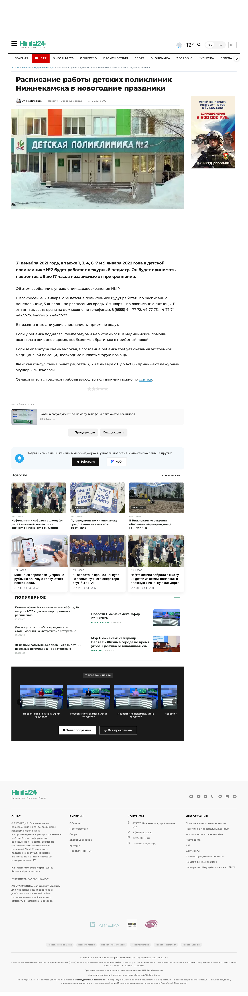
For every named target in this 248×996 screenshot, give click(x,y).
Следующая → (114, 432)
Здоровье (184, 58)
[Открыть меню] (14, 43)
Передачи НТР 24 (81, 850)
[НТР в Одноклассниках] (213, 796)
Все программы (119, 730)
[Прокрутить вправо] (236, 58)
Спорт (139, 58)
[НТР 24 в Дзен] (235, 796)
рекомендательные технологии (89, 979)
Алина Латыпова (32, 100)
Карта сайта (193, 839)
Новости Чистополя (165, 944)
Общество (88, 58)
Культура (206, 58)
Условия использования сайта (204, 834)
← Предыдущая (83, 432)
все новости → (173, 475)
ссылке (145, 379)
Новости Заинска (191, 944)
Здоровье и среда (44, 67)
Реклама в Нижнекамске (201, 862)
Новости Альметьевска (113, 944)
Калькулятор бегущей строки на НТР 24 (210, 867)
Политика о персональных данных (207, 828)
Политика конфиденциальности (206, 823)
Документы (193, 850)
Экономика (160, 58)
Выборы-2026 (63, 58)
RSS (188, 845)
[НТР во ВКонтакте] (206, 796)
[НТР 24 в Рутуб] (227, 796)
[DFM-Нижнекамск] (132, 925)
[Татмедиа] (104, 925)
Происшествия (115, 58)
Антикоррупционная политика (205, 856)
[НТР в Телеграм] (220, 796)
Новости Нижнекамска (60, 944)
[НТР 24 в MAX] (191, 796)
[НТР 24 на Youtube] (198, 796)
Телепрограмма (78, 730)
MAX (118, 461)
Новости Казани (86, 944)
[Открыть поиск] (199, 45)
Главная (21, 58)
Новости (26, 67)
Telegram (88, 461)
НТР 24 (15, 67)
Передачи (228, 58)
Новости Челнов (140, 944)
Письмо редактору (144, 843)
